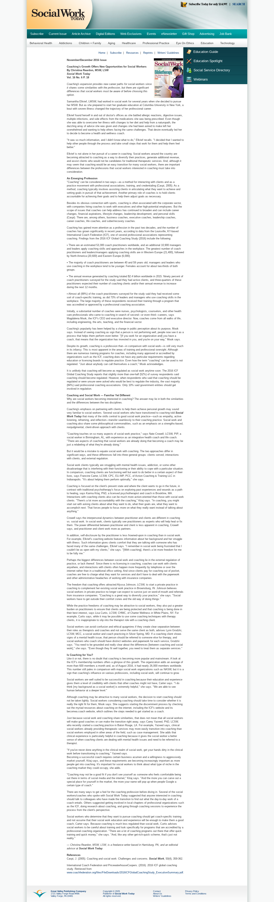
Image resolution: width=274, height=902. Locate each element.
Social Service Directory (211, 70)
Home (101, 52)
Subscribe (37, 33)
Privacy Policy (192, 891)
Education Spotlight (207, 61)
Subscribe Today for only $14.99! (207, 4)
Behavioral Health (41, 43)
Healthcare (129, 43)
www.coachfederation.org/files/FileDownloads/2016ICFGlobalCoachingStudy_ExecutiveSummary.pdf (125, 872)
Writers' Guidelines (168, 52)
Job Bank (225, 33)
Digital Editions (105, 33)
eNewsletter (169, 33)
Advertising (207, 33)
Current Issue (58, 33)
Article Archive (81, 33)
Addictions (65, 43)
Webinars (200, 79)
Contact (157, 891)
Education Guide (205, 52)
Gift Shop (188, 33)
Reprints (148, 52)
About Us (157, 893)
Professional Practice (156, 43)
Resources (132, 52)
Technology (227, 43)
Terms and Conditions (195, 893)
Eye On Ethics (185, 43)
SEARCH (238, 4)
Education (207, 43)
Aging (111, 43)
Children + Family (90, 43)
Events (151, 33)
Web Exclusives (131, 33)
